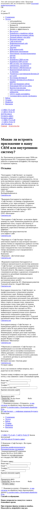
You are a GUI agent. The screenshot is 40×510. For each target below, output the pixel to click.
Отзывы (8, 100)
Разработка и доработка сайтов (21, 33)
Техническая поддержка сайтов (22, 35)
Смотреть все (6, 195)
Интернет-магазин (17, 39)
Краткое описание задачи (10, 390)
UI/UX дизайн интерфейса (20, 94)
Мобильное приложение (19, 51)
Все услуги (14, 31)
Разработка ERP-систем (19, 62)
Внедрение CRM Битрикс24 (20, 68)
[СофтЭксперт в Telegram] (1, 441)
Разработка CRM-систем (19, 59)
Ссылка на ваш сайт (8, 387)
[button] (20, 108)
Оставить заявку (7, 116)
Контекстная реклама (18, 88)
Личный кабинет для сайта (20, 37)
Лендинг (13, 47)
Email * (3, 383)
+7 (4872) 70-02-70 (22, 435)
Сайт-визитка (15, 45)
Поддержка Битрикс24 (18, 78)
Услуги (8, 19)
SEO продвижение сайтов (20, 84)
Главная (4, 126)
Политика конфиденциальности (13, 447)
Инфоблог (9, 102)
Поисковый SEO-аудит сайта (21, 86)
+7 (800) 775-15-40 (8, 110)
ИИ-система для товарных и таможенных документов (20, 65)
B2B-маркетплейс (16, 49)
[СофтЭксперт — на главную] (19, 411)
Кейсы (7, 98)
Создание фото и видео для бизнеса (23, 96)
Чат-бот (13, 57)
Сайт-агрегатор (15, 41)
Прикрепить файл (7, 396)
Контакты (9, 104)
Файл (30, 398)
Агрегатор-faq (14, 126)
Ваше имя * (5, 380)
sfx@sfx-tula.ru (6, 114)
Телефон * (5, 385)
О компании (10, 17)
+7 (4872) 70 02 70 (8, 112)
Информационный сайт (19, 43)
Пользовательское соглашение (12, 449)
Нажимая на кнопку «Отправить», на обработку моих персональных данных (19, 406)
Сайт (3, 471)
